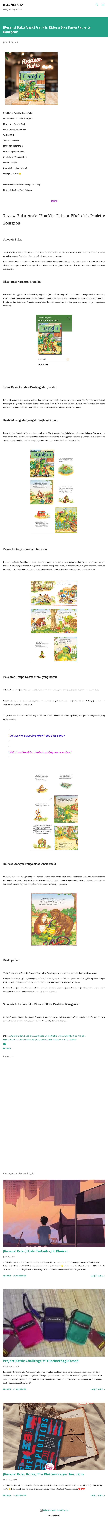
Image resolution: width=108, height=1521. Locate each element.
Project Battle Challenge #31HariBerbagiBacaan (41, 1361)
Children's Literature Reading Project (65, 1036)
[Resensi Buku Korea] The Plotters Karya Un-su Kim (43, 1474)
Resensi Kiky (13, 4)
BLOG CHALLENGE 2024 (34, 1036)
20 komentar (19, 1275)
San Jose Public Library (64, 1039)
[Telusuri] (97, 4)
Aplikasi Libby (16, 1036)
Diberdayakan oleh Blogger (55, 1510)
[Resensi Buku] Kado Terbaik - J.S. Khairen (35, 1251)
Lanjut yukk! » (98, 1275)
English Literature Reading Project (21, 1039)
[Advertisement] (54, 1145)
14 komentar (19, 1495)
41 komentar (19, 1389)
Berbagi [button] (7, 1048)
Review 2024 (46, 1039)
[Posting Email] (4, 1045)
